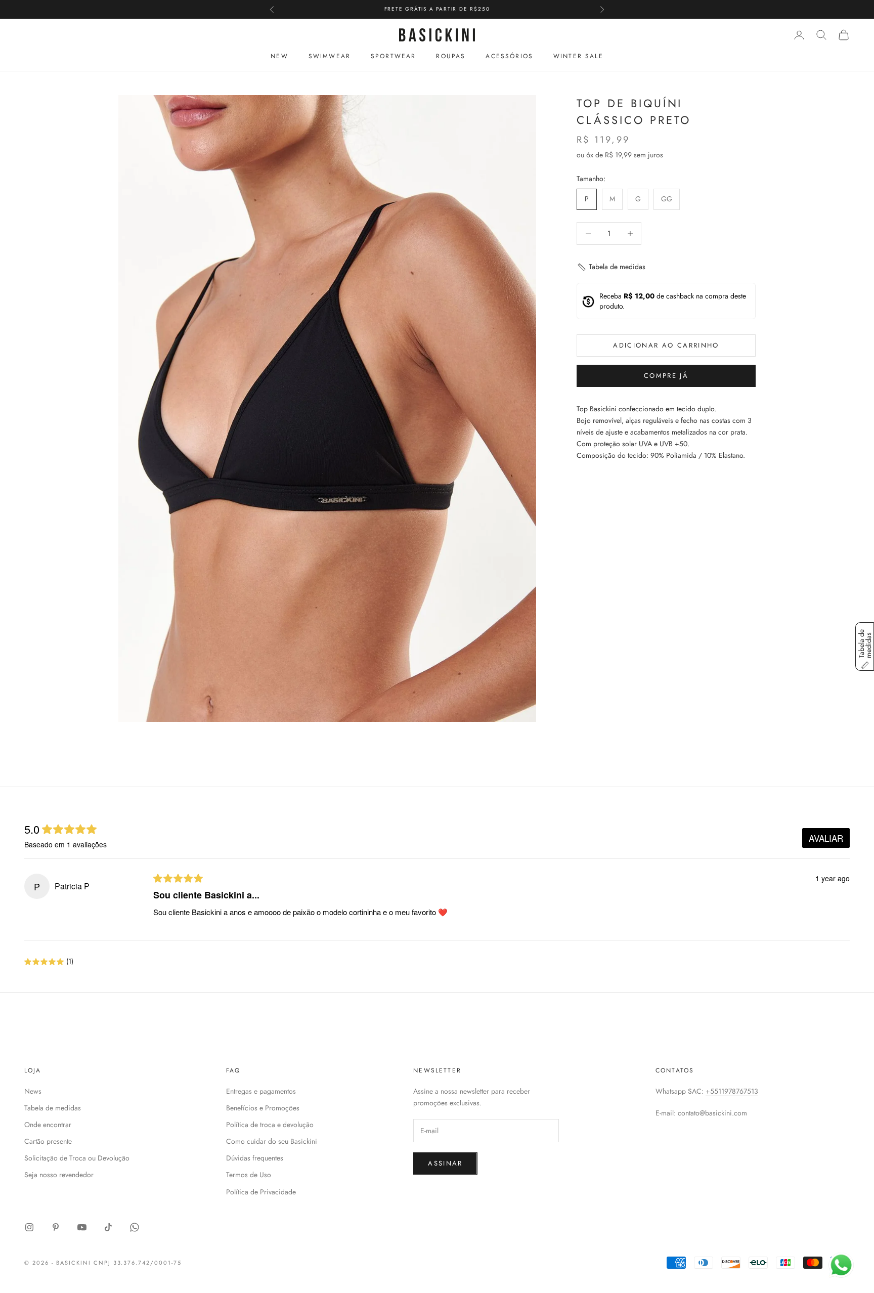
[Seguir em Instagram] (29, 1227)
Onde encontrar (47, 1124)
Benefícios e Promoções (262, 1108)
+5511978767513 (732, 1091)
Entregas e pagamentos (261, 1091)
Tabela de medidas (52, 1108)
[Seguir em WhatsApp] (134, 1227)
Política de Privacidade (261, 1192)
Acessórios (509, 56)
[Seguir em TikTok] (108, 1227)
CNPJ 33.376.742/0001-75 (138, 1263)
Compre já (666, 376)
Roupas (450, 56)
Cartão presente (48, 1141)
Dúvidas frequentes (254, 1158)
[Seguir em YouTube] (82, 1227)
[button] (611, 267)
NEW (279, 56)
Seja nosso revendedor (59, 1175)
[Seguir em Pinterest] (56, 1227)
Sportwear (393, 56)
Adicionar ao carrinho (666, 346)
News (32, 1091)
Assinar (445, 1163)
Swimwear (330, 56)
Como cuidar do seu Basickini (271, 1141)
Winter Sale (578, 56)
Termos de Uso (248, 1175)
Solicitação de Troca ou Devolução (76, 1158)
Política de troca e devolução (270, 1124)
